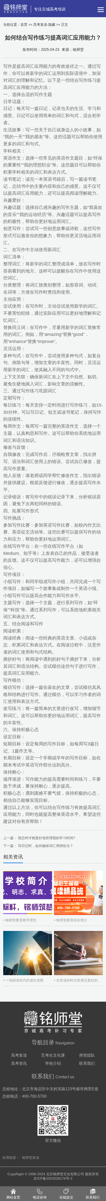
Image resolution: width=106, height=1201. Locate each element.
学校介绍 (53, 1063)
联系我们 (87, 1063)
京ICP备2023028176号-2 (53, 1178)
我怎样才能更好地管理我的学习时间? (46, 838)
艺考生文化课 (53, 1055)
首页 (23, 25)
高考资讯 (19, 1063)
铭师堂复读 (30, 1158)
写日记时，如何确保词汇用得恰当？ (45, 846)
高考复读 (19, 1055)
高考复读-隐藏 (44, 25)
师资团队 (87, 1055)
